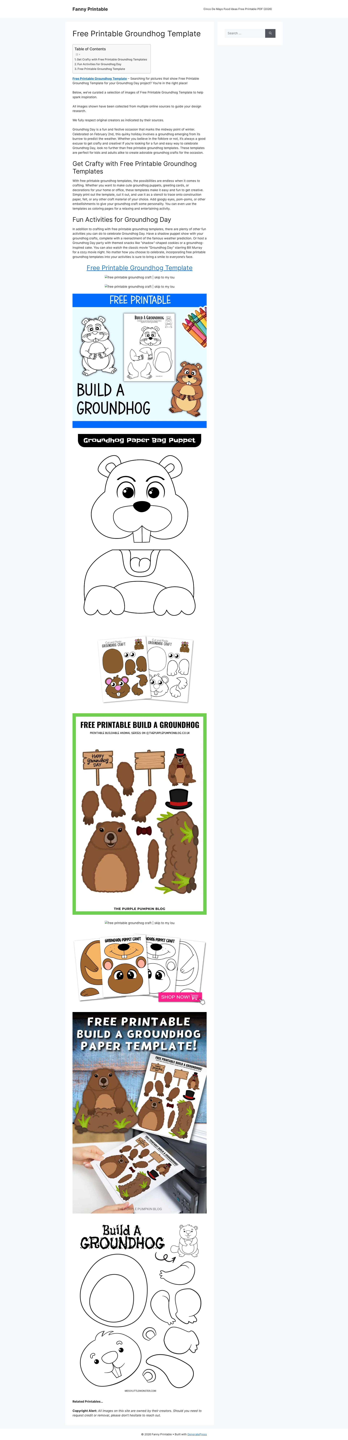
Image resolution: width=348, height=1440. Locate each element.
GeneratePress (197, 1434)
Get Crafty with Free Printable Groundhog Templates (112, 59)
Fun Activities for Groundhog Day (99, 64)
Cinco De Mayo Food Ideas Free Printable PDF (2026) (238, 9)
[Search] (270, 33)
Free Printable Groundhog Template (101, 69)
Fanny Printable (90, 9)
